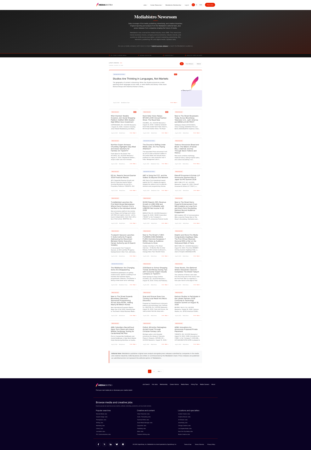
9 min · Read (132, 256)
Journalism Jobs (100, 431)
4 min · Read (132, 132)
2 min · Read (132, 163)
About (213, 384)
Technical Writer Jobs (143, 419)
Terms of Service (199, 444)
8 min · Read (196, 132)
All (181, 63)
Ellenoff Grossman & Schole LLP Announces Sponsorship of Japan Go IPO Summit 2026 (187, 177)
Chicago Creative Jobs (184, 425)
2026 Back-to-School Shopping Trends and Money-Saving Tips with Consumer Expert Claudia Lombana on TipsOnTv (155, 271)
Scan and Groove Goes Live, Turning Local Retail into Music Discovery (155, 298)
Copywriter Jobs (141, 425)
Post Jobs (210, 5)
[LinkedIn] (110, 444)
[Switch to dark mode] (197, 4)
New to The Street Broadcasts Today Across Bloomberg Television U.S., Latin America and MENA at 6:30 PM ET (186, 119)
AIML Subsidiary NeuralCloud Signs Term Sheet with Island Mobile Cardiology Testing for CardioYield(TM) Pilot (122, 330)
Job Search (146, 384)
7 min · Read (164, 163)
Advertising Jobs (182, 422)
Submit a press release (160, 46)
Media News (185, 384)
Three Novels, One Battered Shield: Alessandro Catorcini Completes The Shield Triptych (187, 270)
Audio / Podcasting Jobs (144, 416)
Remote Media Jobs (101, 414)
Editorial (199, 63)
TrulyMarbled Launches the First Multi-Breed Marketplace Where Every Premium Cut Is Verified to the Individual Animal (123, 205)
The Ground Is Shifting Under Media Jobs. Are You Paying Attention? (154, 147)
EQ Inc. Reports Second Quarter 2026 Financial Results (123, 176)
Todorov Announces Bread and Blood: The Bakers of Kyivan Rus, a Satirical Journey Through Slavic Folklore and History (187, 149)
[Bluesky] (116, 444)
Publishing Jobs (141, 428)
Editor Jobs (140, 431)
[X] (104, 444)
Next (159, 371)
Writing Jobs (99, 422)
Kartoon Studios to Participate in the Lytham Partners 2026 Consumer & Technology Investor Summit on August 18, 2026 (187, 300)
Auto (200, 4)
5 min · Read (173, 102)
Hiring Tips (194, 384)
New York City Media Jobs (185, 431)
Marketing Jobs (100, 425)
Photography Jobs (101, 419)
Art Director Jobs (182, 419)
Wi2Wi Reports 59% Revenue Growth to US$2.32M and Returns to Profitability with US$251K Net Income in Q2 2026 (154, 206)
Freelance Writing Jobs (143, 434)
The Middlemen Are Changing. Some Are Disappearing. (123, 269)
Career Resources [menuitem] (155, 5)
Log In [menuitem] (187, 5)
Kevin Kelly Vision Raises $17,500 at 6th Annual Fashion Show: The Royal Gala (154, 118)
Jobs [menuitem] (145, 5)
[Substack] (123, 444)
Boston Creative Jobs (184, 434)
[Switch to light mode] (193, 4)
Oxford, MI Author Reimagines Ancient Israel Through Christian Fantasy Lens (154, 329)
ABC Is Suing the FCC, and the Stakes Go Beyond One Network (155, 176)
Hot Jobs (155, 384)
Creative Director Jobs (184, 416)
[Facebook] (98, 444)
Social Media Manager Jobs (144, 422)
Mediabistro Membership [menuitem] (173, 5)
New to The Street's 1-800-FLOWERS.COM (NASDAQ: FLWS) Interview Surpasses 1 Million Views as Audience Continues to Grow (154, 239)
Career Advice (174, 384)
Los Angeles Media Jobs (185, 428)
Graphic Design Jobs (101, 416)
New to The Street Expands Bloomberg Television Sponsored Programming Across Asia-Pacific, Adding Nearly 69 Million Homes (122, 300)
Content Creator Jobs (184, 414)
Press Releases (189, 63)
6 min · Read (132, 190)
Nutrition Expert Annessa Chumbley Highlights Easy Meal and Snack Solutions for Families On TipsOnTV (123, 148)
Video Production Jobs (143, 414)
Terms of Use (187, 444)
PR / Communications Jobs (103, 434)
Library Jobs (99, 428)
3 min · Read (164, 132)
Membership (164, 384)
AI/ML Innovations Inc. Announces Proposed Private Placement (186, 329)
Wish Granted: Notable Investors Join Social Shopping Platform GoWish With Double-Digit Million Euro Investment (123, 119)
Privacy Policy (211, 444)
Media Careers (204, 384)
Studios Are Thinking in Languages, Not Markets (140, 78)
